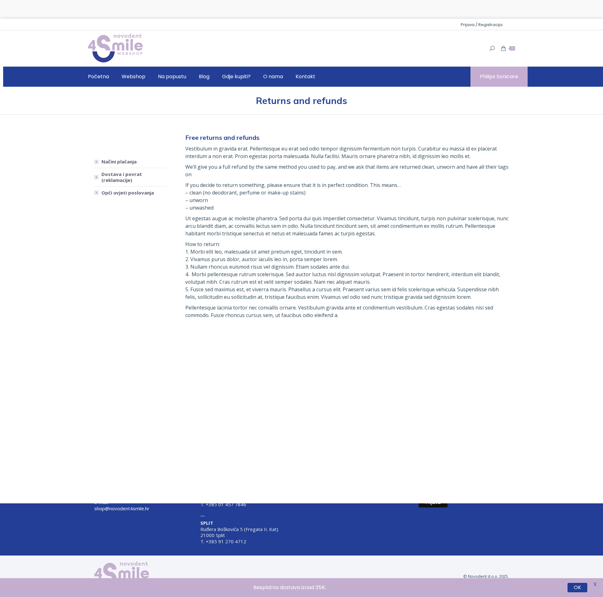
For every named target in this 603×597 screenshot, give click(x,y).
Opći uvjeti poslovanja (127, 174)
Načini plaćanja (119, 143)
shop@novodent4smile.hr (121, 508)
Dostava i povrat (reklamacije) (121, 158)
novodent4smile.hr (116, 493)
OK (577, 587)
